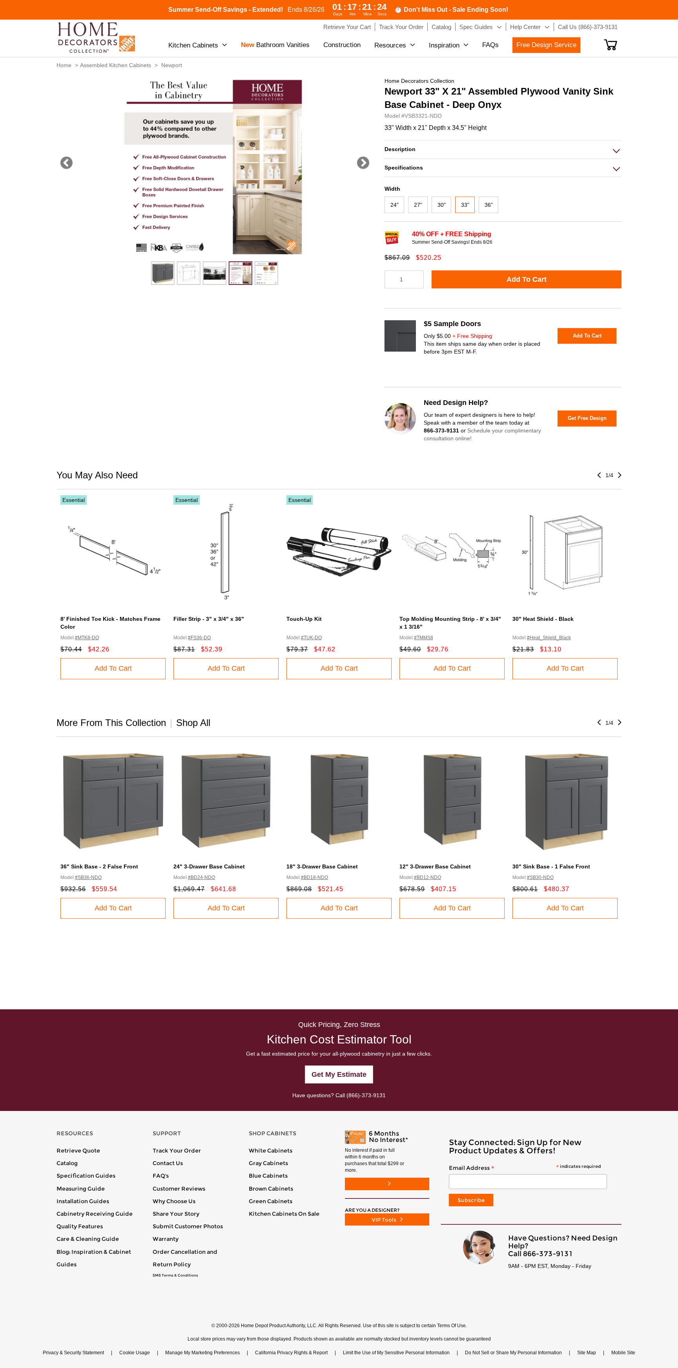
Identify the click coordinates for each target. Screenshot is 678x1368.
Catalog (67, 1163)
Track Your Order (177, 1150)
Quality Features (79, 1226)
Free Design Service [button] (546, 45)
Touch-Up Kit (304, 619)
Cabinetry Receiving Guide (94, 1213)
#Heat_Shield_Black (549, 637)
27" (418, 205)
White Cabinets (270, 1150)
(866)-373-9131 (366, 1095)
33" (465, 205)
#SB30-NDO (540, 877)
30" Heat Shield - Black (543, 619)
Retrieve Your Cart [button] (347, 27)
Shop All (193, 722)
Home (63, 65)
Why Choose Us (174, 1201)
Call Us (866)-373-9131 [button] (588, 27)
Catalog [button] (441, 27)
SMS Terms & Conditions (175, 1275)
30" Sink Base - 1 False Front (551, 866)
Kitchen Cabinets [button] (193, 45)
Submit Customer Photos (188, 1226)
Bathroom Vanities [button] (275, 45)
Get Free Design (587, 418)
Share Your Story (176, 1213)
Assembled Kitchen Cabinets (115, 65)
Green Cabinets (270, 1201)
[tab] (503, 149)
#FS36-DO (199, 637)
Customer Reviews (179, 1188)
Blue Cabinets (268, 1175)
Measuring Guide (80, 1188)
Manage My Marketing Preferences (202, 1352)
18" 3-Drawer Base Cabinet (322, 866)
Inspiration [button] (444, 45)
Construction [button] (342, 45)
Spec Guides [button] (476, 27)
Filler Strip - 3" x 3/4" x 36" (208, 619)
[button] (611, 45)
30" (441, 205)
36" (489, 205)
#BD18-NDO (314, 877)
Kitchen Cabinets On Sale (284, 1213)
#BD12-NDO (427, 877)
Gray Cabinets (268, 1163)
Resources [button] (390, 45)
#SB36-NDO (88, 877)
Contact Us (168, 1163)
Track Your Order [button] (401, 27)
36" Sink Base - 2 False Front (99, 866)
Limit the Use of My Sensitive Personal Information (396, 1352)
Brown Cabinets (271, 1188)
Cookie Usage (134, 1352)
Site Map (586, 1352)
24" (394, 205)
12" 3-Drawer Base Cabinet (435, 866)
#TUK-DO (311, 637)
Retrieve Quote (78, 1150)
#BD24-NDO (201, 877)
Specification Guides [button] (85, 1175)
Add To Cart (527, 279)
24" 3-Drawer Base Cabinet (209, 866)
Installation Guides (82, 1201)
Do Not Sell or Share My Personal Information (513, 1352)
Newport (171, 65)
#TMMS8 (423, 637)
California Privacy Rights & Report (291, 1352)
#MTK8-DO (87, 637)
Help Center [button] (525, 27)
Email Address (525, 1168)
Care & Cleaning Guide (87, 1238)
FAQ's (161, 1175)
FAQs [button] (490, 45)
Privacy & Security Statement (73, 1352)
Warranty (166, 1238)
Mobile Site (623, 1352)
